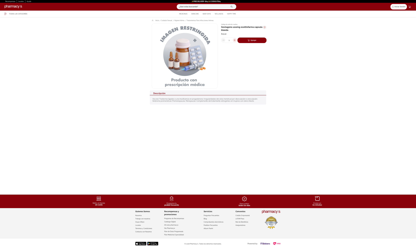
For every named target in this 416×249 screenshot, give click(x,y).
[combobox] (206, 6)
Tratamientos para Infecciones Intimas (200, 20)
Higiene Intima (179, 20)
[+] (235, 40)
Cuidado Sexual (166, 20)
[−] (223, 40)
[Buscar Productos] (232, 6)
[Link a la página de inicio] (155, 20)
